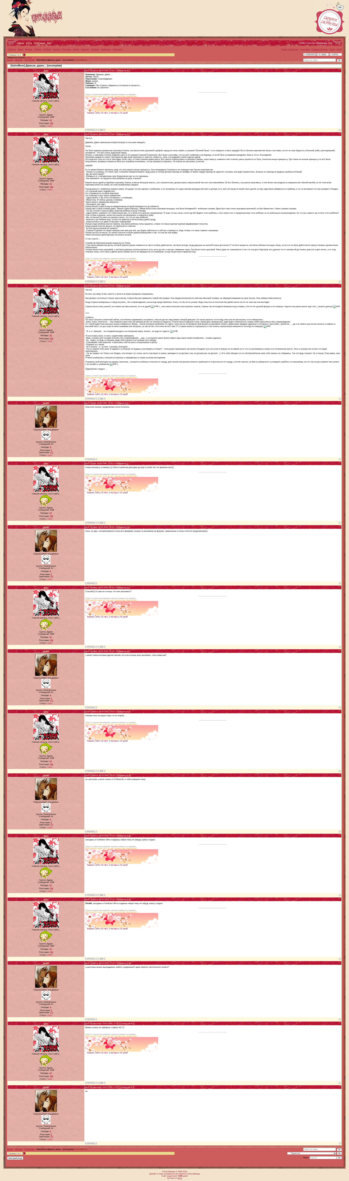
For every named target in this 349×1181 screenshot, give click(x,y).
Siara (46, 71)
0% (51, 452)
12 (130, 899)
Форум (29, 43)
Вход (49, 43)
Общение (19, 60)
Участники (305, 49)
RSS (330, 43)
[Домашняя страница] (101, 130)
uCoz (179, 1178)
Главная (20, 43)
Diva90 (46, 403)
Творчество (30, 60)
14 (134, 1024)
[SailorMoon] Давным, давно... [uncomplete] (55, 60)
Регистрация (39, 43)
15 (134, 1087)
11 (130, 836)
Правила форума (320, 49)
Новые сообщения (289, 49)
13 (130, 963)
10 (130, 775)
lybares (29, 57)
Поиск (332, 49)
